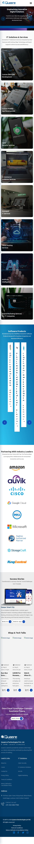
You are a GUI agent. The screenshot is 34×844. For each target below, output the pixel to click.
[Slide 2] (17, 625)
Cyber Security (22, 763)
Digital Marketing (23, 775)
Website (5, 621)
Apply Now (15, 718)
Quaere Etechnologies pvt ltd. (21, 819)
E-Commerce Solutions (24, 767)
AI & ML (20, 771)
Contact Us (4, 771)
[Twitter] (24, 832)
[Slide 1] (13, 625)
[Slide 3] (20, 625)
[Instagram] (29, 832)
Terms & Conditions (6, 779)
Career (3, 767)
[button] (31, 18)
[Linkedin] (15, 832)
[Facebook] (19, 832)
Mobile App (17, 621)
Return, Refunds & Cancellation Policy (6, 784)
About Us (3, 763)
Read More (10, 400)
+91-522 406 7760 (12, 805)
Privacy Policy (5, 775)
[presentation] (4, 422)
